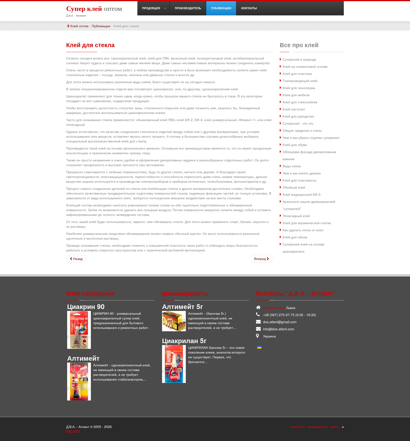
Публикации (101, 25)
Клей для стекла (90, 45)
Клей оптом (79, 25)
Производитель (317, 427)
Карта (335, 427)
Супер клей (297, 427)
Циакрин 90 (86, 306)
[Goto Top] (343, 426)
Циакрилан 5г (184, 340)
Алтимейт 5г (182, 306)
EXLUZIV (73, 431)
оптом (94, 8)
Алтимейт (83, 358)
